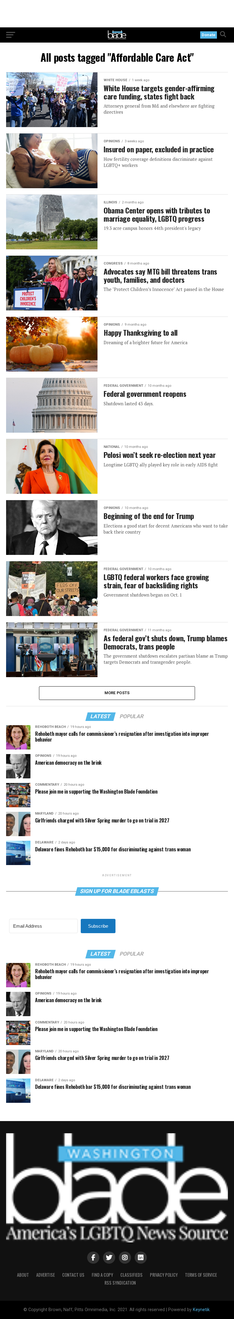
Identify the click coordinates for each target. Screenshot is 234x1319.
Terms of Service (201, 1275)
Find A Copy (102, 1275)
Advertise (45, 1275)
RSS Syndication (120, 1282)
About (23, 1275)
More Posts (117, 693)
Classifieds (131, 1275)
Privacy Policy (164, 1275)
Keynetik (201, 1309)
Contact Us (73, 1275)
